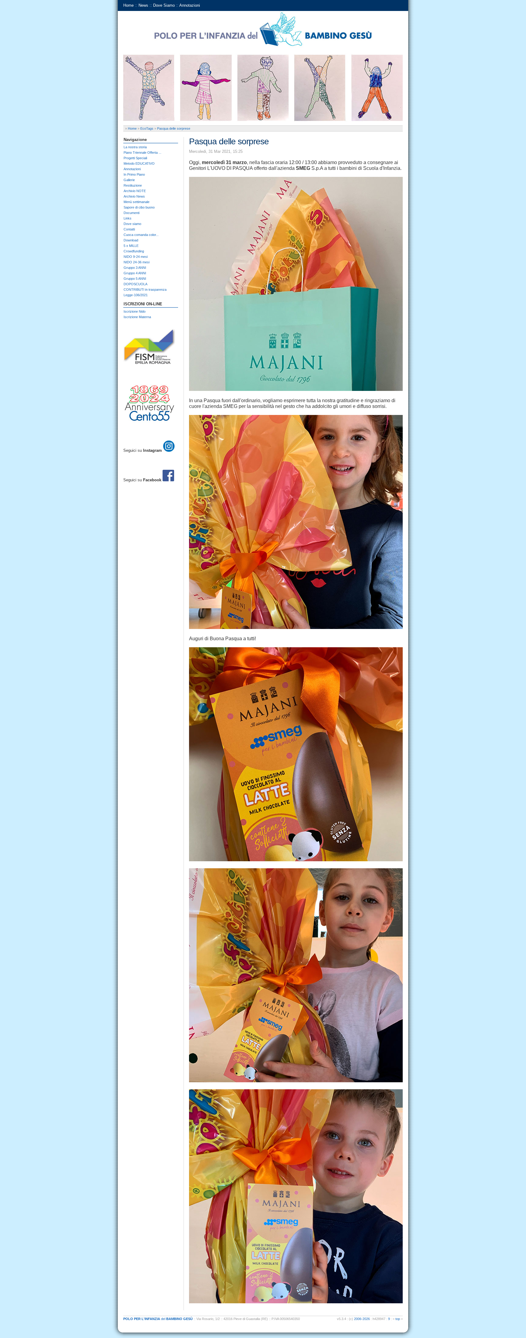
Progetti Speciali (135, 158)
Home (128, 5)
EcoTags (146, 128)
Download (131, 240)
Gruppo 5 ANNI (135, 278)
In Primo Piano (134, 174)
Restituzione (133, 185)
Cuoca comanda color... (141, 235)
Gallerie (129, 180)
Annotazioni (189, 5)
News (143, 5)
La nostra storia (135, 147)
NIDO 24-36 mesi (136, 262)
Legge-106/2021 (136, 295)
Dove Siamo (164, 5)
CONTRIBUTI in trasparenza (145, 289)
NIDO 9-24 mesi (136, 256)
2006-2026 (362, 1319)
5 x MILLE (131, 246)
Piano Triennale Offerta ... (142, 152)
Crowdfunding (134, 251)
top (397, 1319)
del (158, 1319)
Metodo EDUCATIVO (139, 163)
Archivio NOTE (135, 191)
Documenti (131, 213)
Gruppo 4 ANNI (135, 273)
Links (128, 218)
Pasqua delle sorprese (173, 128)
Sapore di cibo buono (139, 207)
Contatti (129, 229)
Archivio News (134, 196)
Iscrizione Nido (135, 311)
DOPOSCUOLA (135, 284)
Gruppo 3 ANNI (135, 267)
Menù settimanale (136, 202)
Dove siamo (132, 224)
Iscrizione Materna (137, 317)
